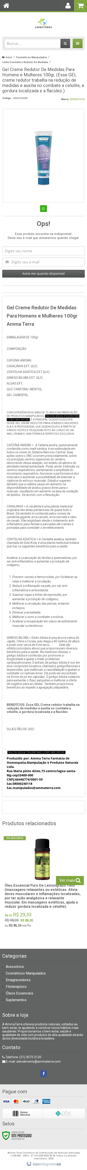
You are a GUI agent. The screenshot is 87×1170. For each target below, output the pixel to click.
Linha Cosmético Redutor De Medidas (25, 62)
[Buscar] (65, 43)
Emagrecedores (18, 980)
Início (9, 57)
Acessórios (15, 967)
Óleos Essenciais (19, 993)
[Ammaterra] (43, 23)
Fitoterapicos (16, 987)
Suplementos (16, 1000)
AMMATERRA (77, 99)
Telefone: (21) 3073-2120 (23, 1057)
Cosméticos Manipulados (31, 57)
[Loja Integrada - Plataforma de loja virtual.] (44, 1164)
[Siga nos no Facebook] (43, 1073)
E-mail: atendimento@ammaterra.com (33, 1061)
